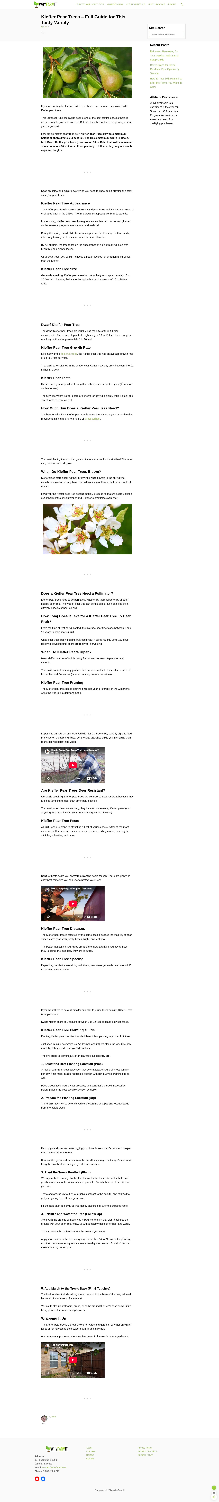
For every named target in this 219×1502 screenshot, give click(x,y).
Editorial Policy (145, 1455)
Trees (43, 33)
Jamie (46, 27)
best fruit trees (69, 353)
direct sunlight (92, 418)
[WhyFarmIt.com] (53, 4)
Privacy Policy (145, 1447)
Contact (90, 1455)
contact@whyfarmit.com (54, 1467)
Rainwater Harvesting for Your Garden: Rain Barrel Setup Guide (164, 55)
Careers (90, 1458)
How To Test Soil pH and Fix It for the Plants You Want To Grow (166, 82)
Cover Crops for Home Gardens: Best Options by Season (164, 69)
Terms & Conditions (147, 1451)
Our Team (91, 1451)
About (89, 1447)
